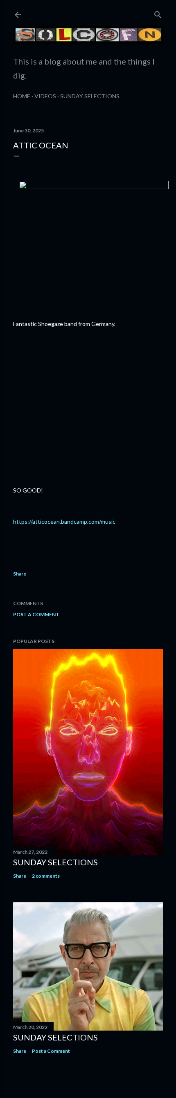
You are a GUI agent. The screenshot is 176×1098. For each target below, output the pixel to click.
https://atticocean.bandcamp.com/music (64, 521)
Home (21, 95)
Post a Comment (36, 614)
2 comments (46, 876)
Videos (45, 95)
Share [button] (19, 574)
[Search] (158, 13)
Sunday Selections (90, 95)
